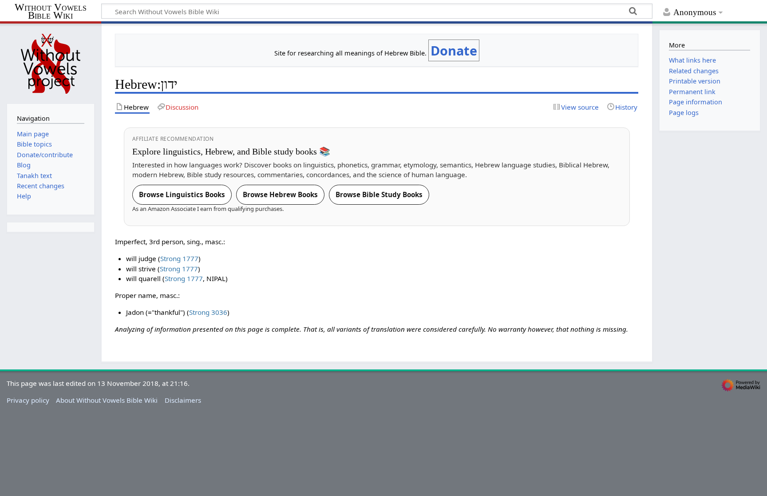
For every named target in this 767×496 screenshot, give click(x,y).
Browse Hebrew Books (280, 194)
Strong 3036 (208, 312)
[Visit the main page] (51, 62)
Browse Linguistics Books (182, 194)
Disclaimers (183, 400)
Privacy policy (28, 400)
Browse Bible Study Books (379, 194)
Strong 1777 (179, 258)
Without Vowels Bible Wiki (51, 12)
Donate (454, 50)
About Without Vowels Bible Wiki (107, 400)
